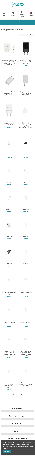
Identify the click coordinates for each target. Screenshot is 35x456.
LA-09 (9, 182)
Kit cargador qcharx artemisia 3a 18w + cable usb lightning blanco (9, 353)
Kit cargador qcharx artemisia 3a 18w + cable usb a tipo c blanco (25, 353)
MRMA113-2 (26, 209)
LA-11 (25, 182)
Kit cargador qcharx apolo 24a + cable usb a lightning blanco (9, 292)
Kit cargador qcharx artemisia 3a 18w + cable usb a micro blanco (9, 385)
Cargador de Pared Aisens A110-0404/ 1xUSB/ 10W (25, 93)
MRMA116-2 (26, 236)
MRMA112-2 (9, 209)
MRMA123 (25, 263)
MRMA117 (9, 263)
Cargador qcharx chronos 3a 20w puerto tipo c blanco (25, 384)
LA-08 (26, 155)
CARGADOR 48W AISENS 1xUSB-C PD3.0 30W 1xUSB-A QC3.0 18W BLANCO (9, 62)
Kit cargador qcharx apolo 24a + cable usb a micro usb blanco (9, 322)
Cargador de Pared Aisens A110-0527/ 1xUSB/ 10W (25, 62)
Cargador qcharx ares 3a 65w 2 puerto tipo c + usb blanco (25, 322)
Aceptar (6, 452)
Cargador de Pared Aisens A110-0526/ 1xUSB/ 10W (9, 123)
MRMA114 (9, 236)
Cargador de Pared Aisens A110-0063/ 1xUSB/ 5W (9, 93)
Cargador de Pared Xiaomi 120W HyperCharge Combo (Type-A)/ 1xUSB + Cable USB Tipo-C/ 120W (26, 124)
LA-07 (9, 155)
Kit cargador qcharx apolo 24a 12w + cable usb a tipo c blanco (25, 292)
